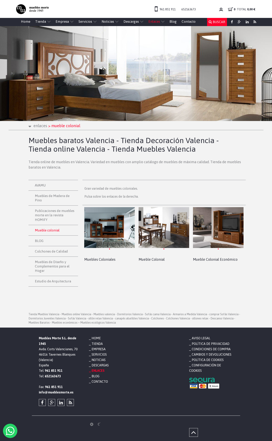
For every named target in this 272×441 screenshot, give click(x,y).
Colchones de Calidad (51, 251)
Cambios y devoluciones (211, 354)
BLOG (39, 241)
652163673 (188, 9)
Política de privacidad (210, 343)
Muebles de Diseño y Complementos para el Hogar (52, 266)
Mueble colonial (47, 230)
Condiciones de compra (211, 349)
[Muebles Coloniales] (109, 227)
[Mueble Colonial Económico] (218, 227)
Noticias (108, 21)
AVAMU (40, 185)
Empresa (62, 21)
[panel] (91, 424)
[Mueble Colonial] (164, 227)
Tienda (40, 21)
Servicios (85, 21)
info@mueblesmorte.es (56, 392)
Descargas (131, 21)
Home (25, 21)
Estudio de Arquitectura (53, 281)
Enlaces (154, 21)
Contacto (189, 21)
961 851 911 (168, 9)
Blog (173, 21)
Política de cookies (208, 360)
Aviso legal (201, 338)
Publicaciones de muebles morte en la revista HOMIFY (54, 215)
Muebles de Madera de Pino (52, 198)
